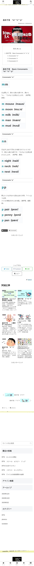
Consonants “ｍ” (13, 56)
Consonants (13, 230)
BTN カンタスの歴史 (9, 457)
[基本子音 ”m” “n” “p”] (20, 397)
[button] (30, 443)
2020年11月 (5, 494)
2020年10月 (6, 498)
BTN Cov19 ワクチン (9, 466)
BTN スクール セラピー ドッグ (13, 461)
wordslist (5, 524)
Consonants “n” (13, 58)
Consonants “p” (13, 61)
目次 (14, 48)
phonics (5, 230)
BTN (3, 515)
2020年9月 (5, 502)
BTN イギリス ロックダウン (12, 470)
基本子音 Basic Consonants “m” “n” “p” (17, 53)
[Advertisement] (17, 10)
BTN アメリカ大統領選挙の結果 (13, 474)
